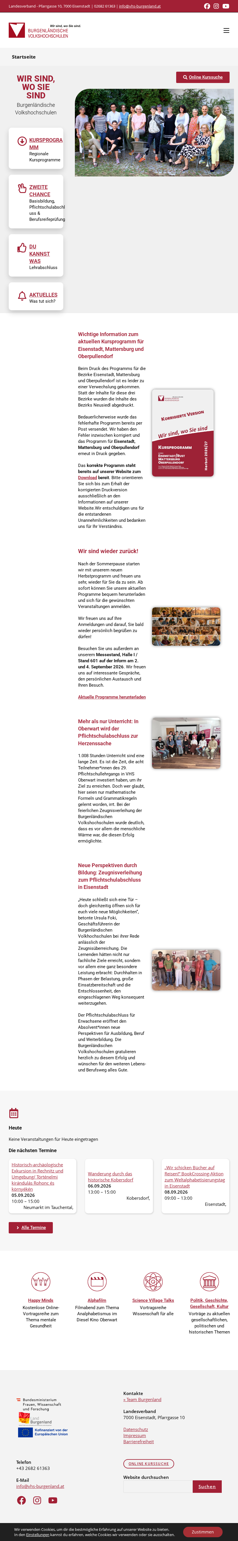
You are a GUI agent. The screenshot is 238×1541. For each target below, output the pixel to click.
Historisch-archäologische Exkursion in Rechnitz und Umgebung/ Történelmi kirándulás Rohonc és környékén (37, 1177)
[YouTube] (53, 1500)
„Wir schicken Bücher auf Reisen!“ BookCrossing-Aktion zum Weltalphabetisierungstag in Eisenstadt (195, 1177)
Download (87, 477)
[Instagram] (37, 1500)
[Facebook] (21, 1500)
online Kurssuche (149, 1463)
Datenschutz (135, 1429)
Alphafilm (97, 1300)
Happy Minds (40, 1300)
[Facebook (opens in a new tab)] (207, 6)
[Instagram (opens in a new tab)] (216, 6)
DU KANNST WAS (39, 253)
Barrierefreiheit (138, 1441)
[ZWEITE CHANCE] (22, 188)
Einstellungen (37, 1534)
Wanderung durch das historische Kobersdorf (110, 1177)
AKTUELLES (43, 295)
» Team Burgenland (142, 1399)
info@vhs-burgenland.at (140, 6)
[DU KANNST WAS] (22, 247)
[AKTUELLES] (22, 296)
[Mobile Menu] (226, 30)
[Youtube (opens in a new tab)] (225, 6)
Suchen (207, 1486)
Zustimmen (203, 1532)
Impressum (134, 1435)
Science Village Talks (153, 1300)
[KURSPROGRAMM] (22, 141)
